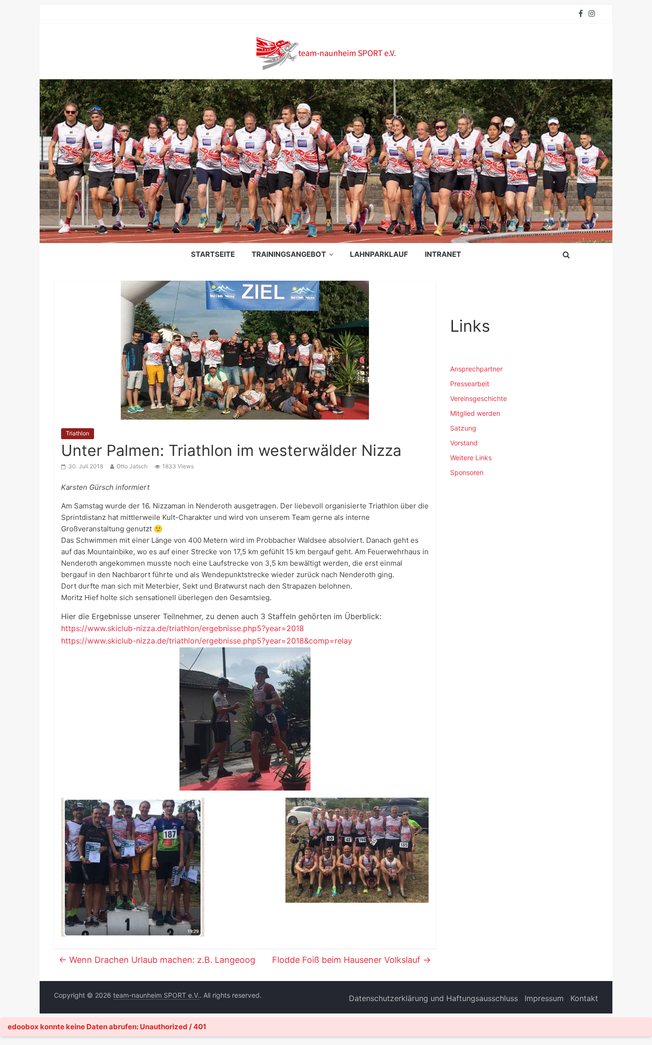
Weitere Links (471, 458)
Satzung (463, 428)
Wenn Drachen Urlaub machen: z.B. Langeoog (157, 960)
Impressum (544, 998)
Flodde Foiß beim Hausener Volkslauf (351, 960)
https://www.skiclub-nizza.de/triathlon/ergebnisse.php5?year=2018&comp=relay (206, 640)
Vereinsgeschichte (478, 398)
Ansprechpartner (476, 369)
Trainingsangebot (289, 254)
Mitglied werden (475, 413)
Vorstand (464, 443)
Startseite (213, 254)
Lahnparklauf (379, 254)
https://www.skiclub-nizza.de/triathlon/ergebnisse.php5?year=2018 (182, 628)
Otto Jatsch (131, 466)
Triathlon (77, 433)
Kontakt (584, 998)
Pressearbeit (469, 384)
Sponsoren (467, 472)
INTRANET (443, 254)
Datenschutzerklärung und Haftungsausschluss (433, 998)
